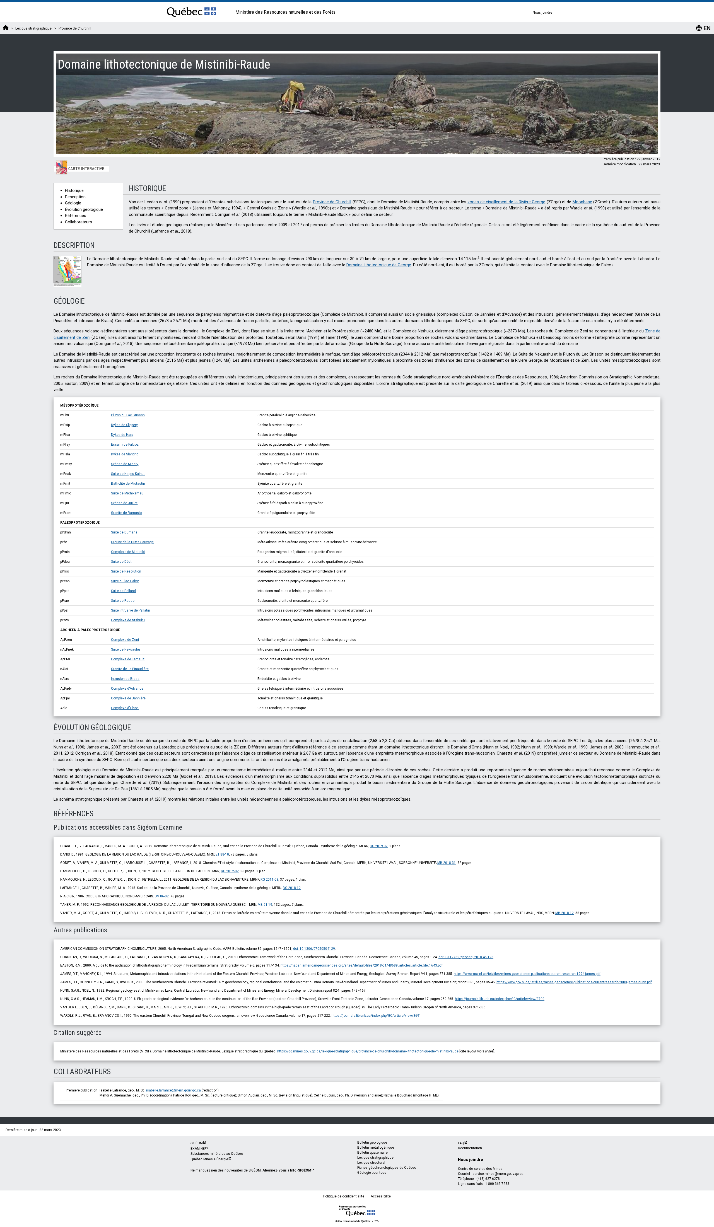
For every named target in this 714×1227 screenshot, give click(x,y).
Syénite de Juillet (124, 503)
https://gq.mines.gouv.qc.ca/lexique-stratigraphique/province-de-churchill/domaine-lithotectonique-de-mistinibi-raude (368, 1051)
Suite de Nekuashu (125, 649)
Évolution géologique (84, 209)
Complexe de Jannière (128, 698)
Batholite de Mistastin (128, 484)
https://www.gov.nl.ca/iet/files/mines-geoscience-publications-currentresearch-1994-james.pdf (527, 974)
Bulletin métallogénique (375, 1147)
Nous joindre (542, 13)
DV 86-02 (162, 896)
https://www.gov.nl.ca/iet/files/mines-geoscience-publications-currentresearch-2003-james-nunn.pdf (574, 982)
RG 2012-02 (230, 871)
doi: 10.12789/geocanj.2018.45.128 (465, 957)
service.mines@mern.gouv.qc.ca (498, 1174)
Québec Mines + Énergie (209, 1159)
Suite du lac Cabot (125, 581)
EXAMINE (197, 1149)
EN (703, 28)
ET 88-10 (222, 854)
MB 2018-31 (446, 863)
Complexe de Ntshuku (128, 620)
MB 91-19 (265, 905)
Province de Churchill (332, 201)
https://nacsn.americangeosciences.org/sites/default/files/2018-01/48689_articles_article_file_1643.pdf (362, 965)
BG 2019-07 (379, 846)
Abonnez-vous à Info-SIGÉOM (286, 1170)
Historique (74, 190)
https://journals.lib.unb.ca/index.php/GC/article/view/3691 (376, 1016)
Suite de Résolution (126, 571)
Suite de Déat (121, 562)
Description (75, 196)
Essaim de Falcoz (125, 444)
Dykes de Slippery (124, 425)
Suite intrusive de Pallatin (130, 610)
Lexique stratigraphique (375, 1158)
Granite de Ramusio (126, 513)
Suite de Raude (122, 601)
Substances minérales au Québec (216, 1154)
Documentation (470, 1148)
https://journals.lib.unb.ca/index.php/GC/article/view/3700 (499, 999)
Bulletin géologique (372, 1142)
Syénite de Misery (124, 464)
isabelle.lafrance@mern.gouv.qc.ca (173, 1090)
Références (75, 215)
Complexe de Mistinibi (128, 552)
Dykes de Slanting (125, 454)
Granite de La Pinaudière (130, 669)
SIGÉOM (196, 1143)
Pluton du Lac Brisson (128, 415)
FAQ (461, 1143)
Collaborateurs (78, 221)
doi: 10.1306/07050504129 (314, 949)
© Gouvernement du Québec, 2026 (357, 1221)
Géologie (73, 203)
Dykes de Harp (122, 435)
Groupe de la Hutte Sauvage (132, 542)
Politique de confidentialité (343, 1196)
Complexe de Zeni (125, 640)
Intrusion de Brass (125, 679)
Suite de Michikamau (127, 493)
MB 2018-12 (564, 913)
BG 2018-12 (292, 888)
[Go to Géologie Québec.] (5, 28)
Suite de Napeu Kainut (128, 474)
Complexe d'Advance (127, 688)
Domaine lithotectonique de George (378, 264)
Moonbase (582, 201)
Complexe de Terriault (127, 659)
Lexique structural (371, 1163)
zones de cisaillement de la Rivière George (506, 201)
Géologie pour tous (371, 1173)
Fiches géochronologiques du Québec (386, 1168)
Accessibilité (381, 1196)
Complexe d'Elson (125, 708)
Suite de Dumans (124, 532)
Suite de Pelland (123, 591)
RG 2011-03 (269, 879)
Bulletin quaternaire (372, 1152)
